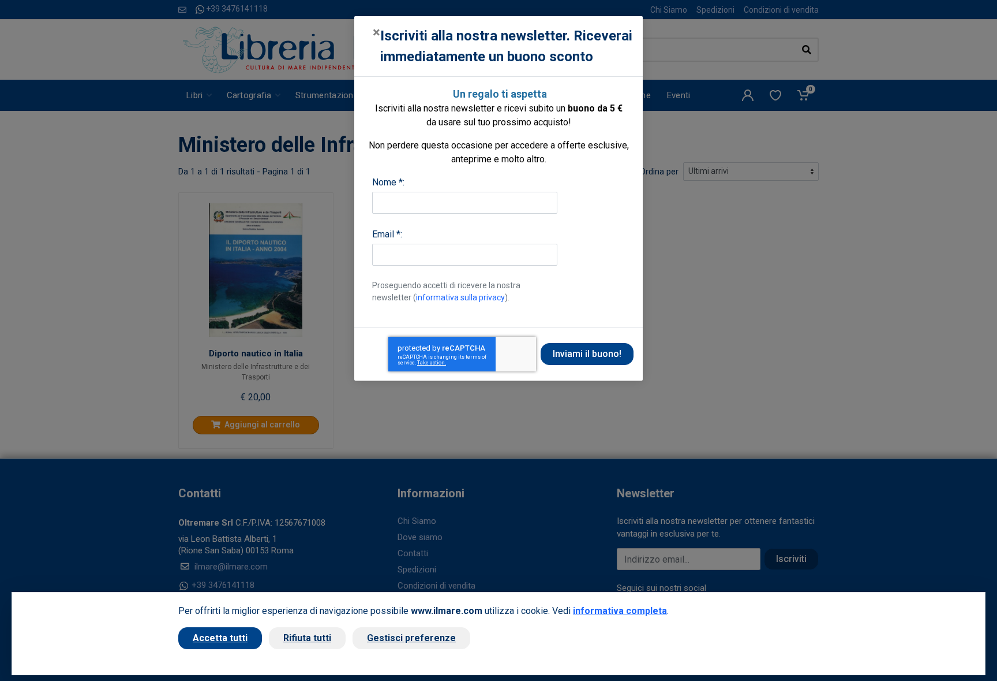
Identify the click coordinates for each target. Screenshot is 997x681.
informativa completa (620, 610)
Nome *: (388, 182)
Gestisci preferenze (411, 637)
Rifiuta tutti (307, 637)
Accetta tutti (220, 637)
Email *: (387, 234)
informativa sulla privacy (460, 297)
